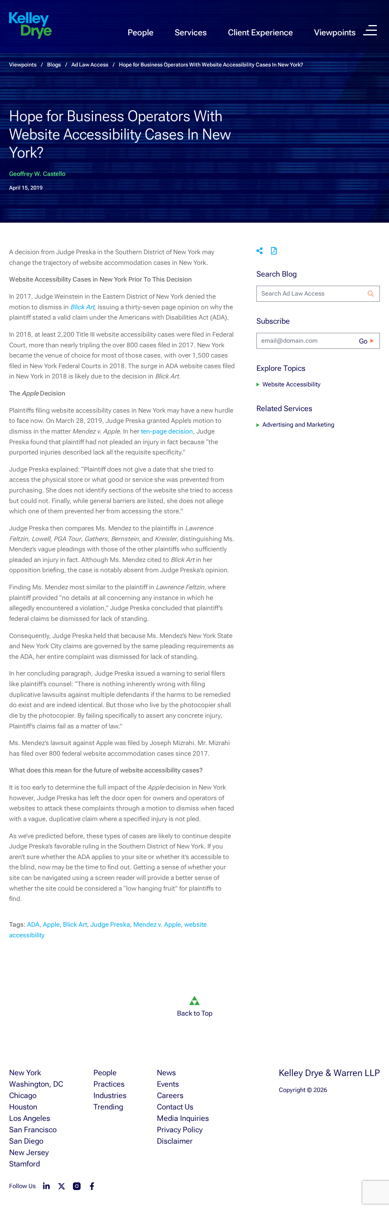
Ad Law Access (89, 65)
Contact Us (175, 1106)
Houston (23, 1106)
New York (25, 1072)
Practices (109, 1084)
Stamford (24, 1163)
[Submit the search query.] (370, 294)
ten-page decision (167, 431)
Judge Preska (110, 924)
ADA (33, 924)
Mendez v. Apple (157, 924)
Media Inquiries (183, 1118)
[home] (30, 26)
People (140, 32)
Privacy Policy (179, 1129)
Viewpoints (335, 32)
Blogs (54, 65)
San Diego (26, 1141)
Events (168, 1084)
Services (191, 32)
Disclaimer (175, 1141)
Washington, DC (36, 1084)
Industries (110, 1095)
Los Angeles (29, 1118)
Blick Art (75, 924)
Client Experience (260, 32)
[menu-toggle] (370, 30)
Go (363, 341)
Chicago (22, 1095)
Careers (170, 1095)
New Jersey (29, 1152)
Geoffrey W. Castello (37, 173)
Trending (108, 1106)
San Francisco (33, 1129)
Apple (51, 924)
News (166, 1072)
